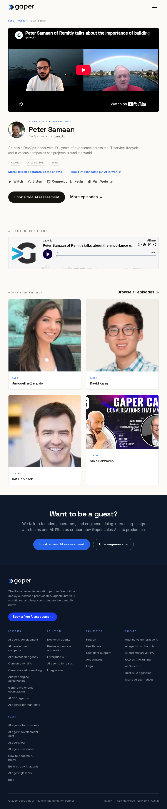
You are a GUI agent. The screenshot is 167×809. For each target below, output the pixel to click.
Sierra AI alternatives (139, 679)
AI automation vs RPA (139, 652)
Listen (37, 181)
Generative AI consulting (25, 670)
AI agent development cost (23, 734)
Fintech (91, 639)
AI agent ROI (16, 742)
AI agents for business (23, 725)
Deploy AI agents (58, 639)
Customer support (98, 652)
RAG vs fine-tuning (138, 659)
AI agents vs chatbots (140, 646)
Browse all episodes (138, 292)
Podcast (22, 20)
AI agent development (23, 639)
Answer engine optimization (18, 679)
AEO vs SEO (133, 666)
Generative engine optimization (20, 689)
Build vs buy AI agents (23, 766)
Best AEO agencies (138, 672)
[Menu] (154, 7)
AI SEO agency (18, 698)
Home (11, 20)
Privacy (107, 800)
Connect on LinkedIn (67, 181)
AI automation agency (23, 657)
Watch (18, 181)
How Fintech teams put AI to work (96, 171)
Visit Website (103, 181)
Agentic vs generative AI (141, 639)
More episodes (86, 197)
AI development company (18, 648)
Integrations (55, 670)
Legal (90, 666)
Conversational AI (20, 663)
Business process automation (59, 648)
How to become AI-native (21, 758)
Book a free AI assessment (36, 197)
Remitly (59, 136)
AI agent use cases (21, 749)
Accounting (94, 659)
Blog (11, 779)
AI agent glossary (20, 773)
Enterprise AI (56, 657)
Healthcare (93, 646)
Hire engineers (113, 544)
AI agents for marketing (24, 704)
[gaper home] (21, 7)
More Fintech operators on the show (35, 171)
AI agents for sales (60, 663)
